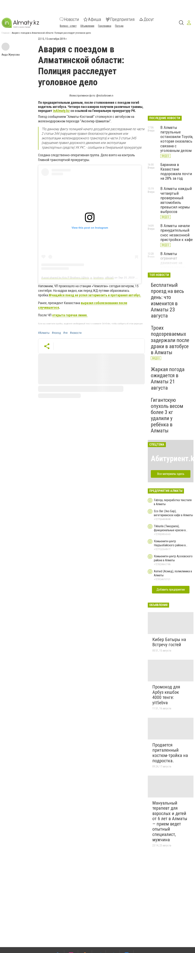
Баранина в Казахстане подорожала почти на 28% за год (176, 171)
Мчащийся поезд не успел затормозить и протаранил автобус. (95, 295)
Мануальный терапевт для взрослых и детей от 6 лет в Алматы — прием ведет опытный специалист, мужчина (169, 821)
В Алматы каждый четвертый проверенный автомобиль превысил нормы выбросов (176, 200)
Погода (119, 25)
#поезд (56, 333)
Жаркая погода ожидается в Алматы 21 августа (168, 378)
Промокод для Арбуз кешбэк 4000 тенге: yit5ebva (166, 694)
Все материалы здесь (170, 474)
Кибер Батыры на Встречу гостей (169, 642)
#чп (65, 333)
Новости (71, 19)
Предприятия (122, 19)
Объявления (87, 25)
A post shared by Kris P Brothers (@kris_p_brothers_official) (77, 277)
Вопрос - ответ (68, 25)
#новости (76, 333)
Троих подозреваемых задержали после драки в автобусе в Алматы (170, 340)
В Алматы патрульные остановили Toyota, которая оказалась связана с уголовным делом (176, 139)
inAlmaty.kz (61, 111)
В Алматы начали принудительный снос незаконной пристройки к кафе (176, 232)
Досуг (149, 19)
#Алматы (44, 333)
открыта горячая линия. (70, 315)
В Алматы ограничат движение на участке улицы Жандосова (172, 262)
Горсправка (104, 25)
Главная (6, 33)
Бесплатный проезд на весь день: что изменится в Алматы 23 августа (167, 300)
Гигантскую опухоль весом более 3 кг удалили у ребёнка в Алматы (167, 415)
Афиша (94, 19)
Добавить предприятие (171, 589)
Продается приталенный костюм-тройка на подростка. (170, 752)
